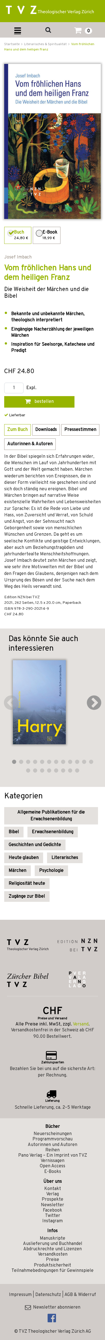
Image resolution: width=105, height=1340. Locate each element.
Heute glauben (24, 858)
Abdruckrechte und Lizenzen (52, 1249)
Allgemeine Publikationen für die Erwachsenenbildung (51, 816)
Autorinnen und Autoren (52, 1145)
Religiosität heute (27, 883)
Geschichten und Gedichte (35, 845)
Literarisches (65, 858)
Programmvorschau (52, 1139)
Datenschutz (48, 1295)
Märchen (17, 871)
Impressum (20, 1295)
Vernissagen (52, 1161)
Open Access (52, 1166)
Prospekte (52, 1199)
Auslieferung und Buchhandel (52, 1244)
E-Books (52, 1172)
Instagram (52, 1221)
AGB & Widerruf (80, 1295)
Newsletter (52, 1205)
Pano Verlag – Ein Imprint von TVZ (52, 1155)
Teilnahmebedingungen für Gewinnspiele (52, 1271)
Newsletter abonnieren (55, 1307)
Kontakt (52, 1189)
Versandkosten (52, 1254)
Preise (52, 1260)
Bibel (14, 832)
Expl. (31, 388)
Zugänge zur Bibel (27, 896)
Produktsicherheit (52, 1265)
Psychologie (51, 871)
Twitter (52, 1216)
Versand (80, 1024)
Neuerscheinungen (53, 1134)
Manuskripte (52, 1238)
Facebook (52, 1210)
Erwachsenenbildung (52, 832)
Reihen (52, 1150)
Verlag (52, 1194)
